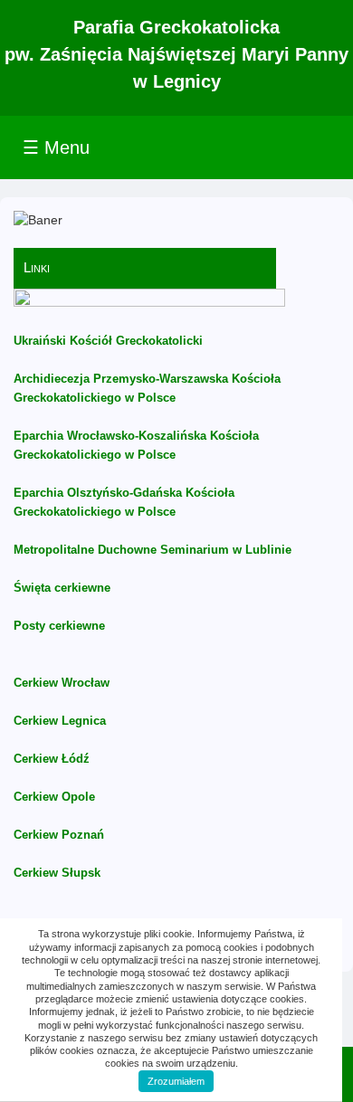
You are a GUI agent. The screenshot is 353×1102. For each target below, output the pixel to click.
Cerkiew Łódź (52, 758)
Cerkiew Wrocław (62, 682)
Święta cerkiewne (62, 587)
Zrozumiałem (176, 1081)
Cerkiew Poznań (59, 834)
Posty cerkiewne (59, 625)
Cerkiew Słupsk (57, 872)
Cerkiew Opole (54, 796)
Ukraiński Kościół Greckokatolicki (108, 340)
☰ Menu (56, 147)
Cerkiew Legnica (60, 720)
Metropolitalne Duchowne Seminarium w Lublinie (152, 549)
